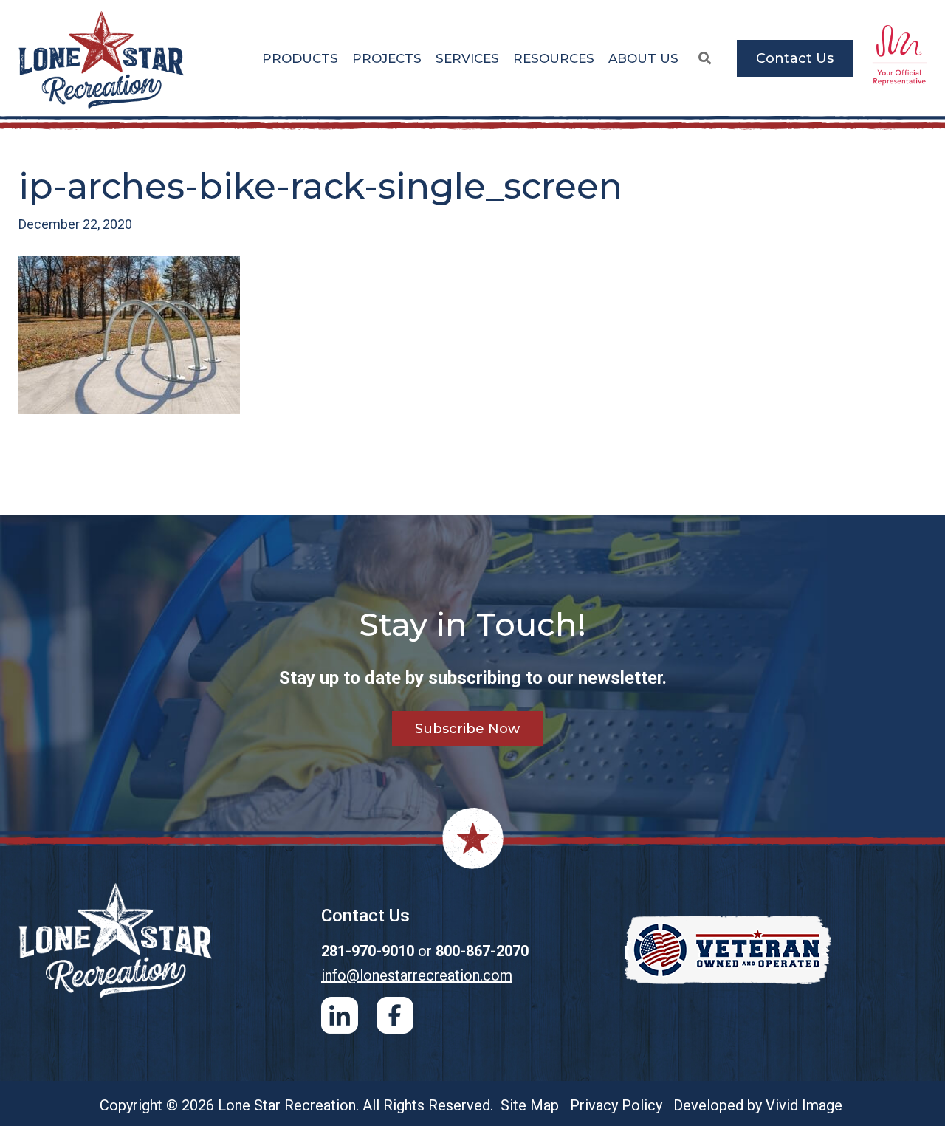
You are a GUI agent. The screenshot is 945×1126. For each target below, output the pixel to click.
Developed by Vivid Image (757, 1105)
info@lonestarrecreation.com (416, 975)
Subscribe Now (467, 729)
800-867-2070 (482, 951)
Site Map (530, 1105)
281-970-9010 (367, 951)
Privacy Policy (616, 1105)
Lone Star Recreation (102, 60)
